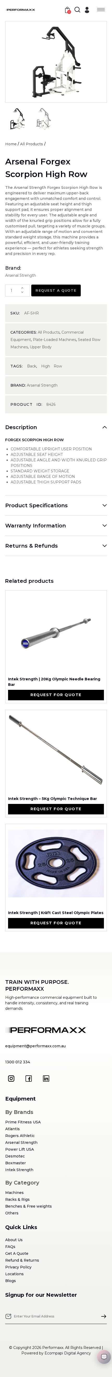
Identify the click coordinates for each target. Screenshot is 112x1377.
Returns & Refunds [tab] (31, 546)
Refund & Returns (22, 1260)
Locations (14, 1274)
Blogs (10, 1280)
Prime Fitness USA (23, 1122)
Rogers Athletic (20, 1135)
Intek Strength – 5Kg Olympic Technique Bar (52, 798)
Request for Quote (56, 694)
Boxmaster (15, 1163)
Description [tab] (21, 427)
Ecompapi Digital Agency (68, 1353)
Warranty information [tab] (35, 525)
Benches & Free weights (28, 1206)
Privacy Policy (18, 1267)
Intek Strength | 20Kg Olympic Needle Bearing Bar (54, 682)
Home (11, 144)
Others (11, 1213)
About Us (14, 1239)
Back (31, 366)
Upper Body (41, 347)
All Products (31, 144)
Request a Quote (56, 290)
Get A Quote (16, 1253)
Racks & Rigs (17, 1199)
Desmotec (15, 1156)
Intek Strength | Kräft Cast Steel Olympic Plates (55, 912)
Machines (14, 1192)
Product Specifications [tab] (36, 505)
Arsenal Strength (42, 385)
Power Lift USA (19, 1149)
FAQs (10, 1246)
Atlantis (12, 1129)
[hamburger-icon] (101, 9)
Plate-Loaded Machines (54, 339)
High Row (51, 366)
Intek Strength (19, 1169)
